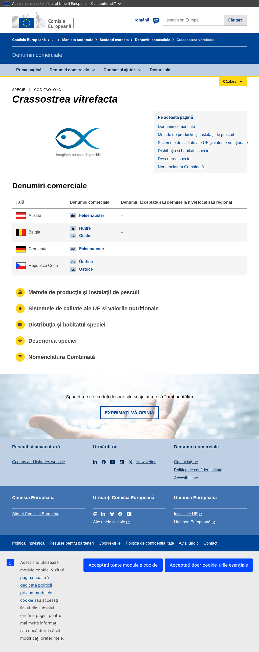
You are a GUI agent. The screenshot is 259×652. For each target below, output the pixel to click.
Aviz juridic (189, 543)
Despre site (160, 70)
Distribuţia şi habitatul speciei (184, 151)
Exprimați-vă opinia (129, 412)
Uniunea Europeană (192, 522)
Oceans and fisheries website (38, 462)
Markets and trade (77, 40)
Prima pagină (28, 70)
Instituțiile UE (186, 514)
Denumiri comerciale (152, 40)
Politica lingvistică (28, 543)
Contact (210, 543)
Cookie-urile (110, 543)
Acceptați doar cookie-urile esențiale (209, 565)
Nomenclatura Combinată (181, 167)
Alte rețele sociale (109, 522)
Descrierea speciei (174, 159)
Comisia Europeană (29, 40)
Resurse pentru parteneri (71, 543)
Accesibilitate (186, 478)
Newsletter (146, 462)
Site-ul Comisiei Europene (35, 514)
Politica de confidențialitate (198, 470)
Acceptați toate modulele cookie (123, 565)
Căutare (235, 20)
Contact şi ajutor (119, 70)
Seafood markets (114, 40)
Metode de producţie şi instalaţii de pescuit (196, 134)
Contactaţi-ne (186, 462)
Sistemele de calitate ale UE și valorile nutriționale (202, 143)
